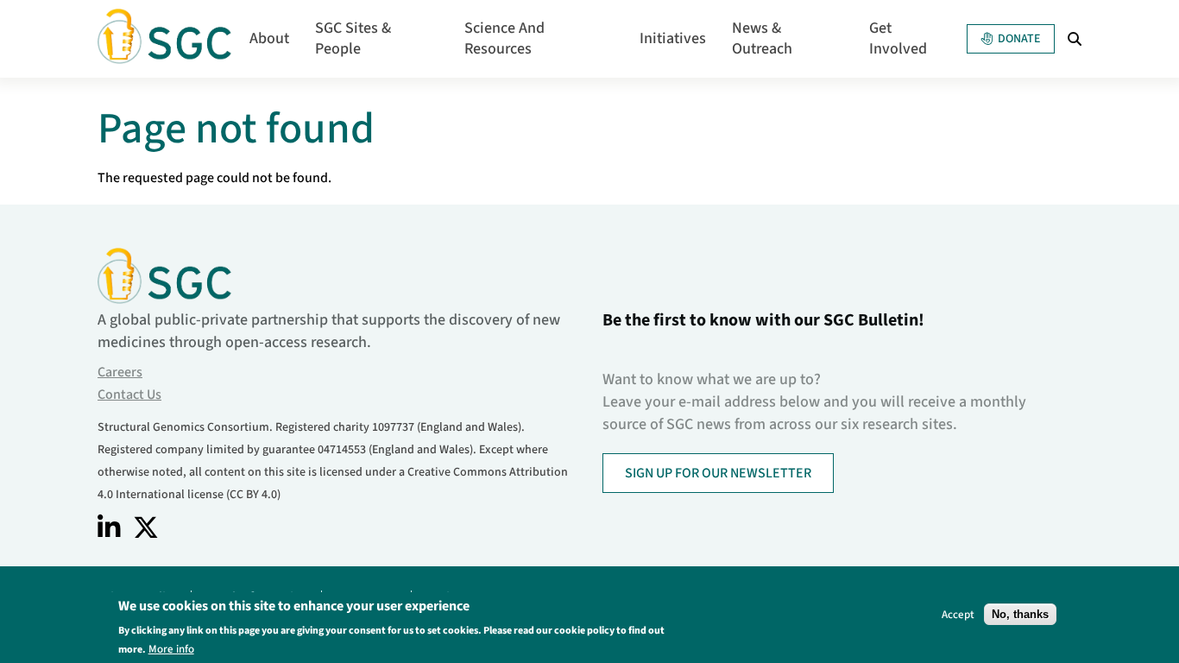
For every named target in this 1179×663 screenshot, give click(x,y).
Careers (120, 372)
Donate (1019, 38)
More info (171, 649)
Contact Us (129, 394)
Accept (958, 614)
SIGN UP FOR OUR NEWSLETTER (718, 473)
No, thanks (1020, 614)
